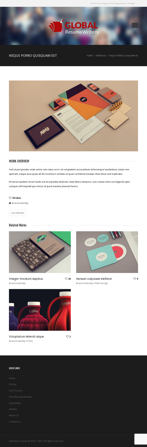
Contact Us (15, 421)
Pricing (12, 384)
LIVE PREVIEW (17, 213)
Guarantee (15, 403)
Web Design (101, 283)
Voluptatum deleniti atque (26, 336)
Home (90, 55)
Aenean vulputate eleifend (94, 279)
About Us (14, 415)
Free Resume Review (20, 396)
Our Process (15, 390)
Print (30, 341)
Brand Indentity (20, 203)
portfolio (101, 55)
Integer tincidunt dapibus (26, 279)
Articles (13, 409)
